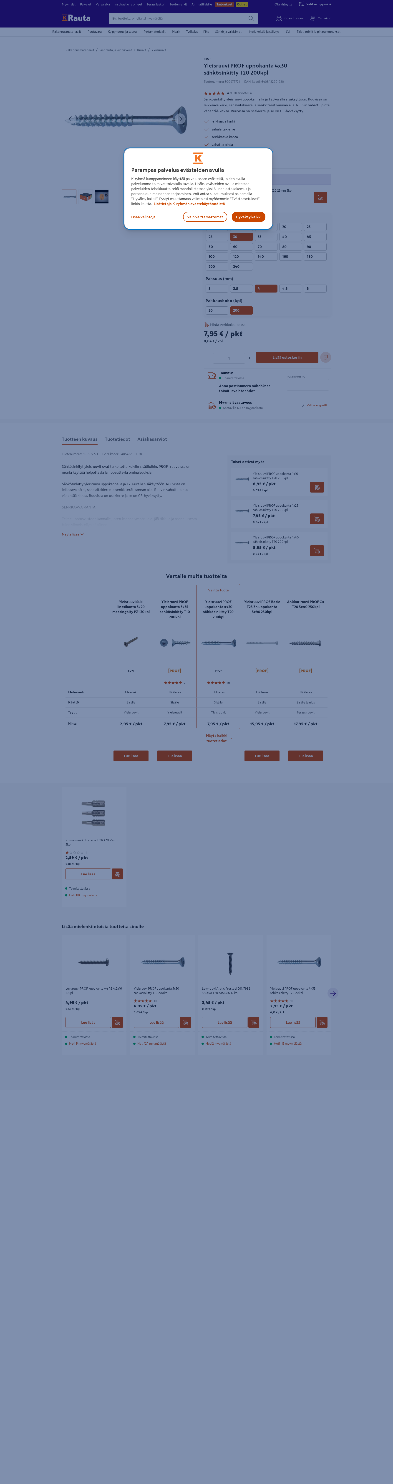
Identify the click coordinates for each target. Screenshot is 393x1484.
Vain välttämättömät (205, 217)
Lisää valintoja (143, 217)
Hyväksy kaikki (248, 217)
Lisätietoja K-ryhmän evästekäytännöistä (189, 203)
